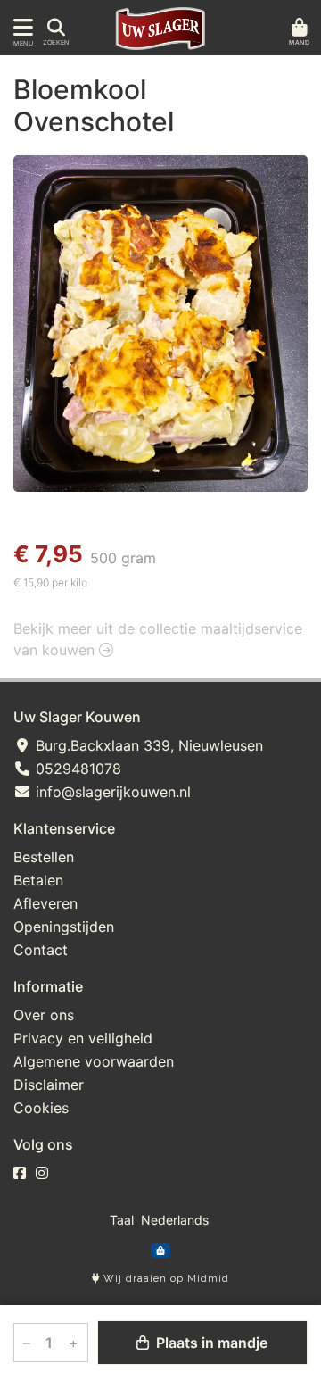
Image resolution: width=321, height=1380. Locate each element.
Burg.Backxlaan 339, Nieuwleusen (147, 745)
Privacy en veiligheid (82, 1038)
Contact (40, 950)
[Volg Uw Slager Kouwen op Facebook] (19, 1173)
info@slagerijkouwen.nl (111, 792)
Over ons (43, 1015)
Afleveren (45, 903)
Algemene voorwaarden (93, 1061)
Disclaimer (48, 1084)
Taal (122, 1219)
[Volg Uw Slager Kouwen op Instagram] (42, 1173)
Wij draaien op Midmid (164, 1278)
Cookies (41, 1108)
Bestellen (43, 857)
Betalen (38, 880)
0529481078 (76, 768)
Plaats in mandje (210, 1342)
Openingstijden (63, 926)
